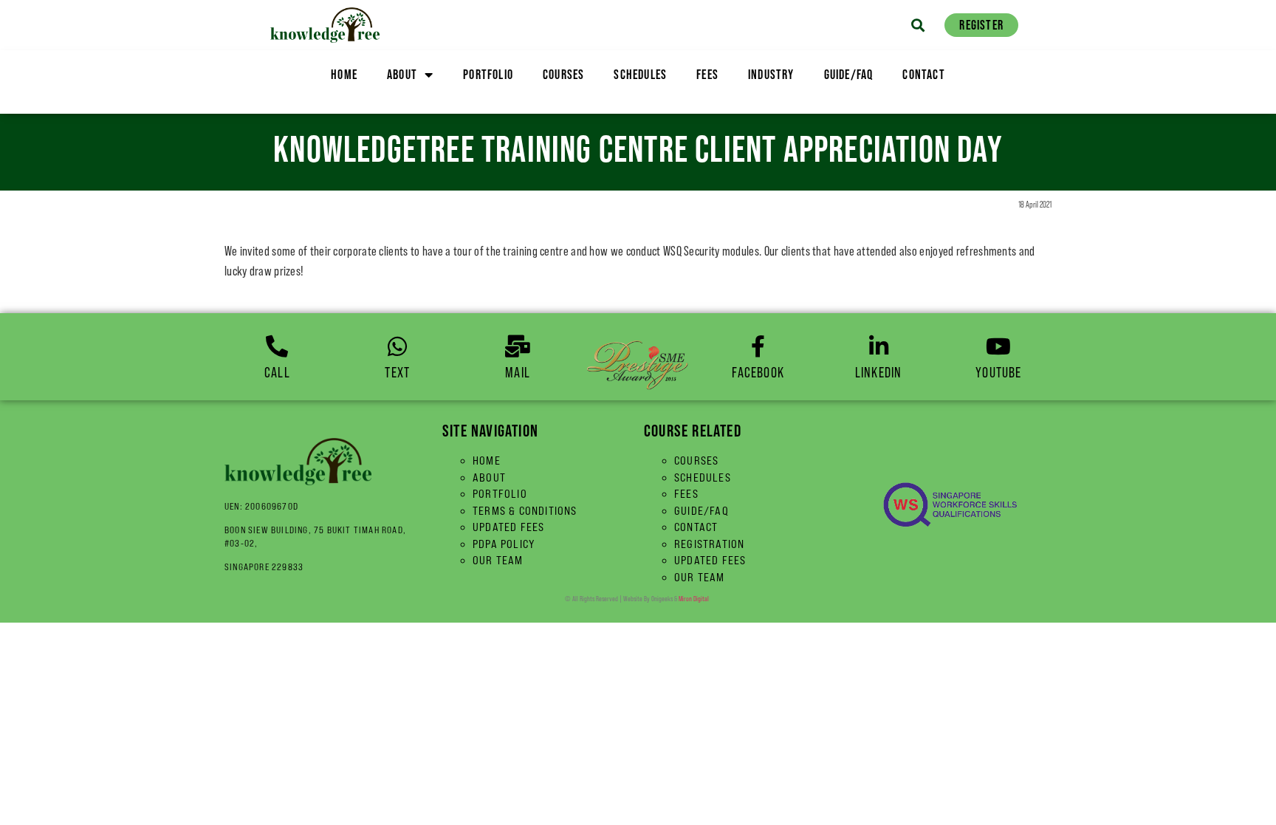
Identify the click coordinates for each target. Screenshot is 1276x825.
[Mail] (518, 346)
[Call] (277, 346)
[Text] (397, 346)
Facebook (758, 372)
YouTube (998, 372)
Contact (923, 74)
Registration (709, 544)
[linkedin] (879, 346)
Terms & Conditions (525, 510)
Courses (563, 74)
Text (397, 372)
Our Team (498, 560)
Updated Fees (508, 527)
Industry (771, 74)
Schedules (640, 74)
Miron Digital (694, 599)
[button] (917, 25)
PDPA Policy (504, 544)
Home (344, 74)
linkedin (878, 372)
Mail (517, 372)
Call (277, 372)
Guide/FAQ (849, 74)
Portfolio (488, 74)
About (402, 74)
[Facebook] (758, 346)
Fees (707, 74)
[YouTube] (998, 346)
